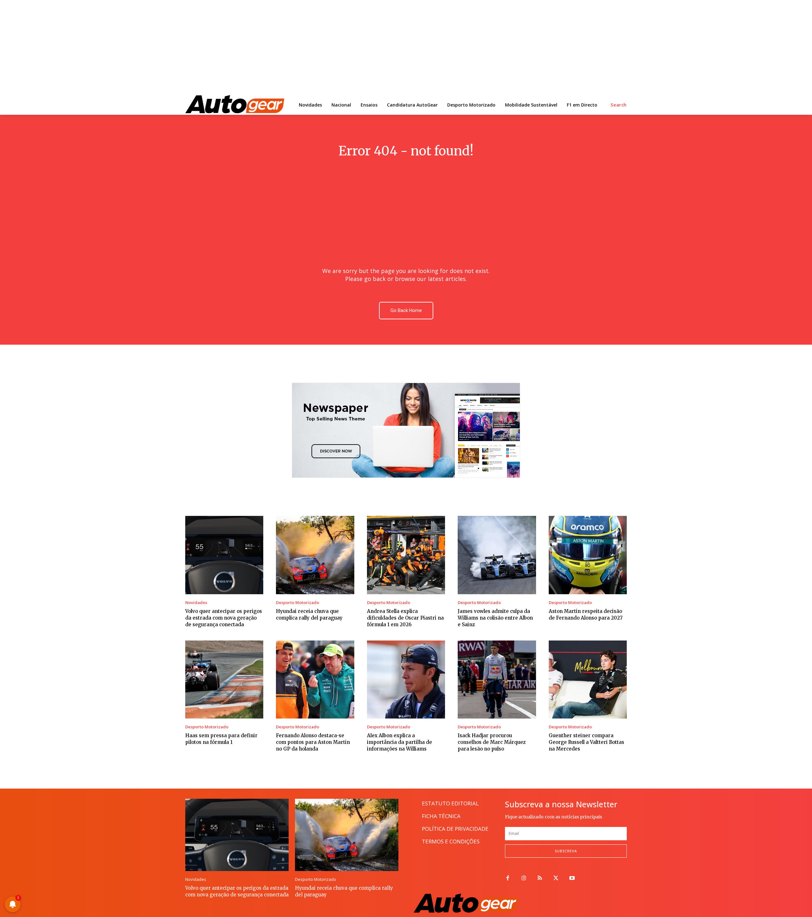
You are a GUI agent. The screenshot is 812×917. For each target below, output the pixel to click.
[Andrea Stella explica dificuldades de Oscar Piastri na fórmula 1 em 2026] (406, 555)
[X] (555, 878)
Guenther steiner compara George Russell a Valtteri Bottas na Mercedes (586, 742)
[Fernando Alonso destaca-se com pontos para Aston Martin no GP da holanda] (315, 680)
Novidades (196, 603)
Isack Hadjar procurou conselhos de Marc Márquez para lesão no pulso (492, 742)
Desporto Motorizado (297, 603)
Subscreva (566, 851)
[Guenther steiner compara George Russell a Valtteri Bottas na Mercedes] (588, 680)
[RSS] (540, 878)
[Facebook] (507, 878)
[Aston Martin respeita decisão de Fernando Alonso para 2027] (588, 555)
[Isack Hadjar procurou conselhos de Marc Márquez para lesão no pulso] (497, 680)
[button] (619, 105)
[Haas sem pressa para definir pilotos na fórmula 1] (224, 680)
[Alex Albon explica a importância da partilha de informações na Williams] (406, 680)
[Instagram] (523, 878)
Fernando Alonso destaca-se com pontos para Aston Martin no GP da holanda (313, 742)
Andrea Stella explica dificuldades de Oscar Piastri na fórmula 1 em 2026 (405, 618)
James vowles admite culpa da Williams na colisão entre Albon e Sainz (495, 618)
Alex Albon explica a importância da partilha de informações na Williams (399, 742)
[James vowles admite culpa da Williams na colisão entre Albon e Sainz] (497, 555)
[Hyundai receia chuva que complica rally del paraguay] (315, 555)
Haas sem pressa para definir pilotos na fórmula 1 (221, 738)
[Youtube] (572, 878)
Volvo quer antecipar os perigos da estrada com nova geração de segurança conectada (223, 618)
